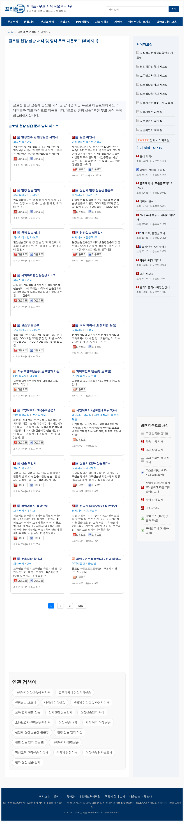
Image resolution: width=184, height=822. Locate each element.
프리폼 (9, 31)
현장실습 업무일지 (92, 232)
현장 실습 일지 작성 (69, 732)
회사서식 (18, 141)
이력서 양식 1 (147, 201)
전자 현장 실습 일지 (27, 762)
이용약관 (69, 796)
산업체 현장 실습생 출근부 (97, 190)
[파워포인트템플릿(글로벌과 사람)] (20, 390)
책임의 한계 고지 (115, 796)
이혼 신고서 (146, 273)
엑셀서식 (65, 21)
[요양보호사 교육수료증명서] (20, 443)
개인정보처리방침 (89, 796)
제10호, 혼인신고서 (153, 233)
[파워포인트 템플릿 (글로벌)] (79, 390)
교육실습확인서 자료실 (153, 75)
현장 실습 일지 (30, 190)
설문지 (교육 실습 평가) (95, 463)
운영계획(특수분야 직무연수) (98, 506)
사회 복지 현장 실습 (98, 722)
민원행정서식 (80, 141)
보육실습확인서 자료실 (153, 93)
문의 (56, 796)
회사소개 (44, 796)
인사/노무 (91, 194)
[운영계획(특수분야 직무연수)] (79, 535)
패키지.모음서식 (81, 414)
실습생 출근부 (30, 325)
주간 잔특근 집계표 (157, 433)
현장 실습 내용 (68, 722)
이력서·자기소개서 (139, 21)
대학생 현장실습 (54, 702)
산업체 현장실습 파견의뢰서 (91, 702)
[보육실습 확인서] (20, 581)
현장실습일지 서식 (92, 712)
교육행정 (91, 468)
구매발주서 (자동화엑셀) (157, 530)
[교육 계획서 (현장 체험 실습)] (79, 347)
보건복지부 (97, 141)
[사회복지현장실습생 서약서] (20, 301)
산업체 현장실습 (66, 752)
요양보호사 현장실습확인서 (32, 722)
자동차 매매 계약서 (150, 260)
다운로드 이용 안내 (140, 796)
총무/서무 (91, 237)
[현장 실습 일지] (20, 212)
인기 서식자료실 (159, 140)
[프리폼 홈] (15, 9)
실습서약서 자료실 (150, 111)
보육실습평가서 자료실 (153, 84)
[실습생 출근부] (20, 351)
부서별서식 (47, 21)
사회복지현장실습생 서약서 (38, 275)
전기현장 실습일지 (60, 712)
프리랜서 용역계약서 (154, 246)
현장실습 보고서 (25, 702)
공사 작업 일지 (154, 449)
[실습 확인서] (79, 170)
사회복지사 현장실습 (65, 742)
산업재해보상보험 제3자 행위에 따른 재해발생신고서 (158, 487)
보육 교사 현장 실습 (27, 712)
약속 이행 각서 (154, 441)
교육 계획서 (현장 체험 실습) (98, 325)
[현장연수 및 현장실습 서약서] (20, 159)
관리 (29, 141)
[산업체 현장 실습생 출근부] (79, 212)
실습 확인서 (87, 137)
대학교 (90, 329)
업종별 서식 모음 (167, 21)
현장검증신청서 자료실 (153, 66)
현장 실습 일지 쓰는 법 (29, 742)
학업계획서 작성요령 (34, 506)
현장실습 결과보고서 (99, 752)
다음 (81, 605)
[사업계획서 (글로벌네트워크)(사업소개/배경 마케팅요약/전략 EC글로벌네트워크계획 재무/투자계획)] (79, 440)
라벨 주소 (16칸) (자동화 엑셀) (157, 518)
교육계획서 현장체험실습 (75, 692)
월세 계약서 (146, 156)
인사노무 (35, 194)
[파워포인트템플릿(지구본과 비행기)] (79, 578)
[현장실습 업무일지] (79, 255)
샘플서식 (29, 21)
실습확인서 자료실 (150, 130)
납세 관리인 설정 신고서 (157, 460)
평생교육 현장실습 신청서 (31, 752)
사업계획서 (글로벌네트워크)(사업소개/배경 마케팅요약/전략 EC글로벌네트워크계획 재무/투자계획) (98, 410)
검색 (173, 9)
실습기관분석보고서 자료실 (156, 102)
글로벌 (33, 375)
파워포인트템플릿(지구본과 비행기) (98, 559)
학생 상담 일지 (154, 499)
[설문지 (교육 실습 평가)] (79, 486)
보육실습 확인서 (31, 559)
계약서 (118, 21)
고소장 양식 (153, 507)
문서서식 (12, 21)
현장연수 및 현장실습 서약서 (39, 137)
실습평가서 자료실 (150, 120)
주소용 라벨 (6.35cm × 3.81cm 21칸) (158, 472)
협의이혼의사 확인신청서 (154, 287)
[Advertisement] (39, 70)
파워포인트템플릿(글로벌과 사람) (39, 371)
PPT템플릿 (82, 21)
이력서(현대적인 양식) (152, 169)
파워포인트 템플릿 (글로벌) (93, 371)
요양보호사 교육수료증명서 (38, 410)
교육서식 (77, 329)
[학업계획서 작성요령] (20, 539)
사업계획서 (102, 21)
